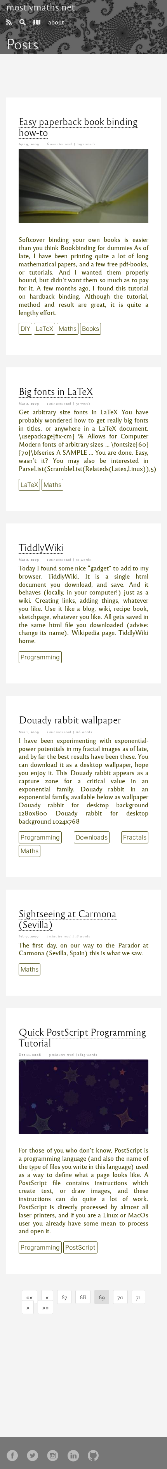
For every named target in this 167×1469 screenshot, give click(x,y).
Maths (68, 328)
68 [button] (83, 1296)
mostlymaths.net (40, 7)
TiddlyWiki (41, 547)
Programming (40, 657)
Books (90, 328)
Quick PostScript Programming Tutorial (82, 1037)
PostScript (80, 1247)
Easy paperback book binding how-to (78, 126)
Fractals (134, 837)
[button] (29, 1297)
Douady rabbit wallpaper (70, 719)
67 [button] (64, 1296)
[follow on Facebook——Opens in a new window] (14, 1453)
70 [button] (120, 1296)
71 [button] (138, 1296)
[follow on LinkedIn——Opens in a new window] (75, 1453)
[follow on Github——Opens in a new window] (95, 1453)
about (56, 22)
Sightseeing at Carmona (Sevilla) (68, 918)
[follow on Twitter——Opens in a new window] (34, 1453)
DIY (25, 328)
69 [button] (102, 1296)
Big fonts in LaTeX (56, 391)
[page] (9, 22)
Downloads (92, 837)
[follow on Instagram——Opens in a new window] (55, 1453)
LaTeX (44, 328)
